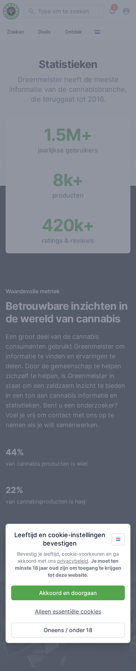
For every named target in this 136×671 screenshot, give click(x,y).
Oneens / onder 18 (68, 630)
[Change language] (118, 539)
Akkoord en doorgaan (68, 592)
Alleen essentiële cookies (68, 611)
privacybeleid (72, 561)
